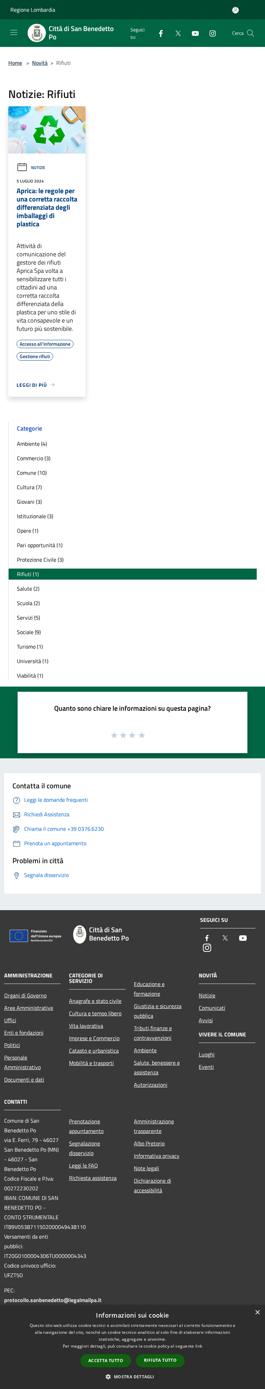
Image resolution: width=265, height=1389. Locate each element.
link (198, 1346)
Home (15, 63)
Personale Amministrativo (22, 1062)
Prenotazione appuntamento (86, 1126)
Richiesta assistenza (93, 1178)
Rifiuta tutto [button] (160, 1360)
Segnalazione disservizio (84, 1148)
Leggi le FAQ (83, 1165)
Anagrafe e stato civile (95, 1001)
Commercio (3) (33, 458)
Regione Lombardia (32, 10)
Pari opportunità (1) (39, 545)
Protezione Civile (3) (40, 559)
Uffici (10, 1020)
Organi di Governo (25, 995)
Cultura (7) (29, 487)
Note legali (146, 1168)
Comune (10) (32, 473)
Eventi (206, 1067)
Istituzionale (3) (35, 516)
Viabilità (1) (30, 675)
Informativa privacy (156, 1156)
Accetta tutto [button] (105, 1360)
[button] (132, 1376)
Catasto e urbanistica (94, 1050)
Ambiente (145, 1050)
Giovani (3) (29, 502)
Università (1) (32, 661)
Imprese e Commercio (94, 1038)
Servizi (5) (28, 617)
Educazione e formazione (149, 989)
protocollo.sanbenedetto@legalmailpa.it (52, 1300)
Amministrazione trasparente (154, 1126)
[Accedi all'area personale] (235, 10)
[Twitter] (175, 33)
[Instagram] (210, 33)
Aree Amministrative (28, 1008)
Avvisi (206, 1020)
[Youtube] (192, 33)
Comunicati (212, 1008)
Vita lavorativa (86, 1026)
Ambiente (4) (32, 444)
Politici (12, 1045)
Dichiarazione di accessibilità (152, 1185)
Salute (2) (28, 588)
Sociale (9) (29, 632)
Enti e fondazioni (23, 1032)
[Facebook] (158, 33)
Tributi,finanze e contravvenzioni (153, 1033)
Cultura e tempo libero (95, 1013)
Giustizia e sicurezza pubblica (157, 1011)
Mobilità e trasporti (91, 1063)
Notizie (38, 167)
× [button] (257, 1312)
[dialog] (132, 1347)
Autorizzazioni (150, 1085)
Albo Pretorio (149, 1143)
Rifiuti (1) (28, 574)
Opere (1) (27, 530)
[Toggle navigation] (14, 32)
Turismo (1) (30, 646)
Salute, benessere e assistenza (157, 1067)
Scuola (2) (28, 603)
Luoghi (207, 1054)
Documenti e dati (24, 1079)
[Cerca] (250, 33)
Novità (40, 63)
